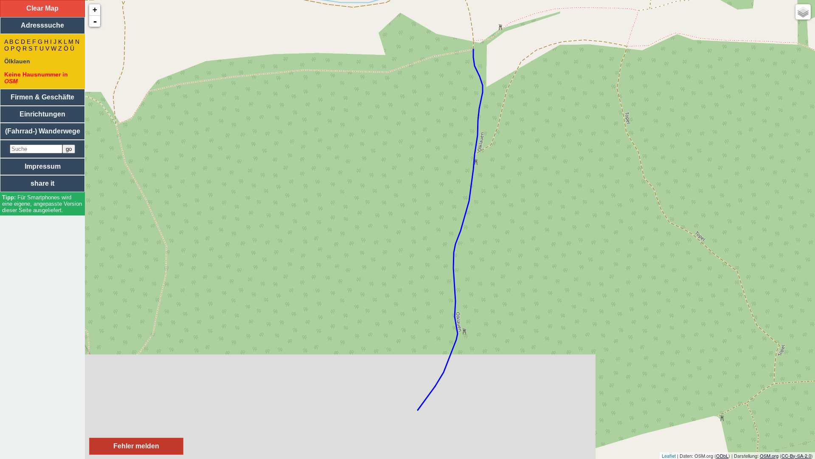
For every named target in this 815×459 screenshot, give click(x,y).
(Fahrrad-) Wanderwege (42, 131)
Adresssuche (42, 25)
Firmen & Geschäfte (42, 97)
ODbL (722, 455)
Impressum (43, 166)
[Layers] (803, 12)
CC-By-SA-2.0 (796, 455)
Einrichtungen (42, 114)
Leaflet (669, 455)
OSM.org (769, 455)
